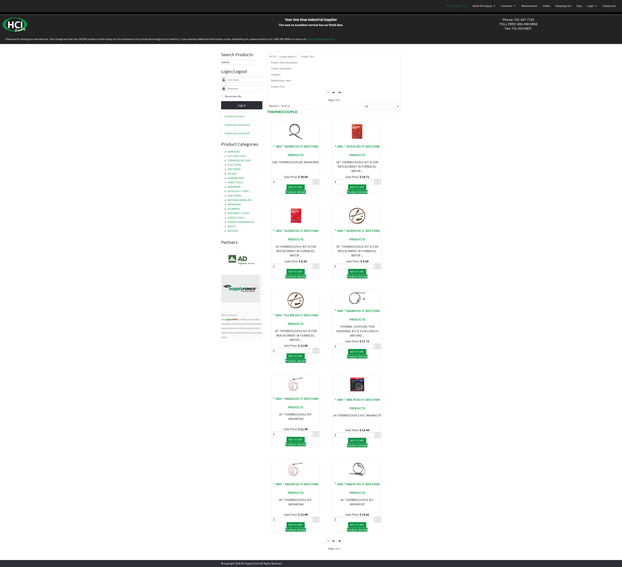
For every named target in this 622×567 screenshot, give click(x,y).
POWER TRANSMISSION (241, 222)
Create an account (235, 116)
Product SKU (307, 56)
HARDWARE (234, 186)
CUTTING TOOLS (237, 156)
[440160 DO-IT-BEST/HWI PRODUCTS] (296, 384)
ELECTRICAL (235, 164)
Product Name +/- (288, 56)
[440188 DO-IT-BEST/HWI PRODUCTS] (296, 469)
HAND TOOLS (235, 182)
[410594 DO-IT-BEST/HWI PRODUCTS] (357, 215)
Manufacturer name (281, 80)
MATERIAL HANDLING (240, 200)
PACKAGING (234, 204)
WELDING (233, 230)
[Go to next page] (334, 92)
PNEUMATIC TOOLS (238, 213)
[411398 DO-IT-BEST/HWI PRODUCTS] (296, 300)
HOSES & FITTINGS (238, 191)
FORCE (231, 319)
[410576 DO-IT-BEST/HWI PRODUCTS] (357, 131)
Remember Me (233, 96)
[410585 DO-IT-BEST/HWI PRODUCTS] (296, 215)
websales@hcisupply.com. (321, 39)
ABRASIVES (234, 151)
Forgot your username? (237, 124)
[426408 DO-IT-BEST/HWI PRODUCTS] (357, 298)
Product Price (278, 86)
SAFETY (232, 226)
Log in (242, 105)
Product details (295, 192)
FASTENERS (234, 169)
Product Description (281, 68)
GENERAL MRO (236, 178)
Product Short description (284, 62)
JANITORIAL (235, 195)
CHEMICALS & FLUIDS (239, 160)
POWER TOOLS (236, 217)
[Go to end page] (340, 92)
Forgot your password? (237, 133)
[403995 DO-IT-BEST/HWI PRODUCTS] (296, 131)
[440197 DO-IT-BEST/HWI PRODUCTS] (357, 469)
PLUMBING (234, 208)
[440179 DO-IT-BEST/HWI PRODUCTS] (357, 384)
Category (275, 74)
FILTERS (232, 173)
